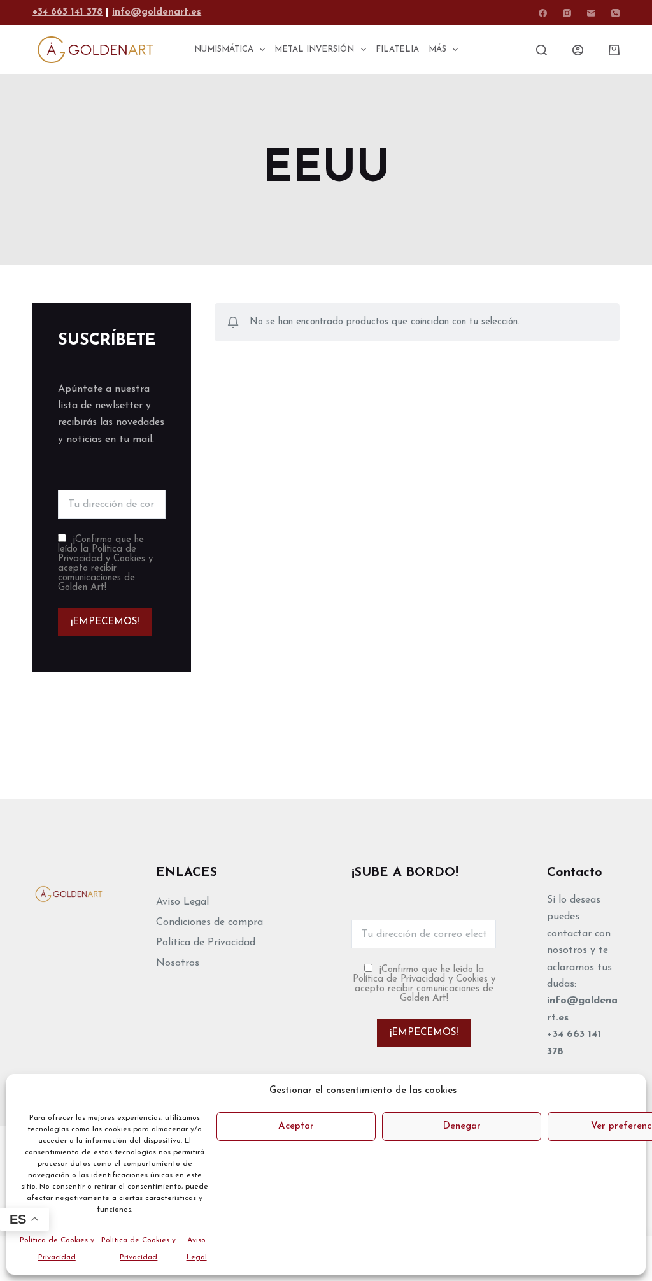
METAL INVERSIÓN (314, 49)
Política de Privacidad (205, 943)
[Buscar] (541, 50)
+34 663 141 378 (67, 12)
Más (437, 49)
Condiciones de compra (209, 922)
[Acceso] (577, 50)
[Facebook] (543, 13)
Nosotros (177, 963)
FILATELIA (397, 49)
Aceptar (296, 1126)
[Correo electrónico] (591, 13)
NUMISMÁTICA (223, 49)
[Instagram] (567, 13)
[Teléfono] (615, 13)
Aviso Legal (182, 902)
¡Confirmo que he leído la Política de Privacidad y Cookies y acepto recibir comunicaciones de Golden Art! (105, 563)
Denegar (462, 1126)
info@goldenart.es (156, 12)
